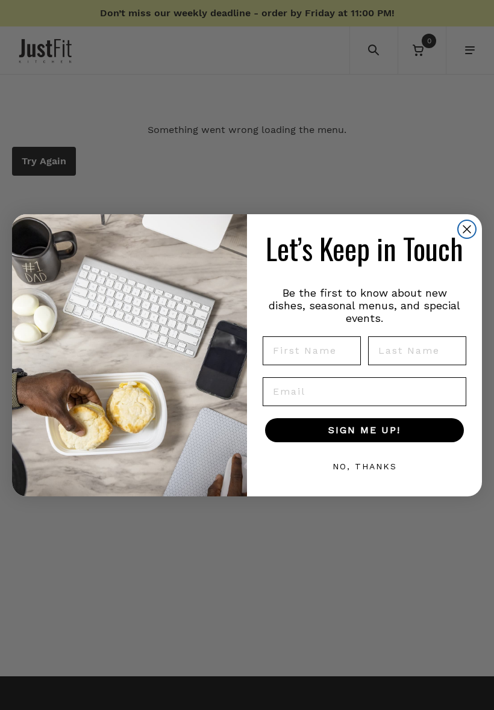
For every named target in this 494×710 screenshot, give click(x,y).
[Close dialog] (467, 229)
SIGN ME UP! (364, 430)
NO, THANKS (365, 466)
